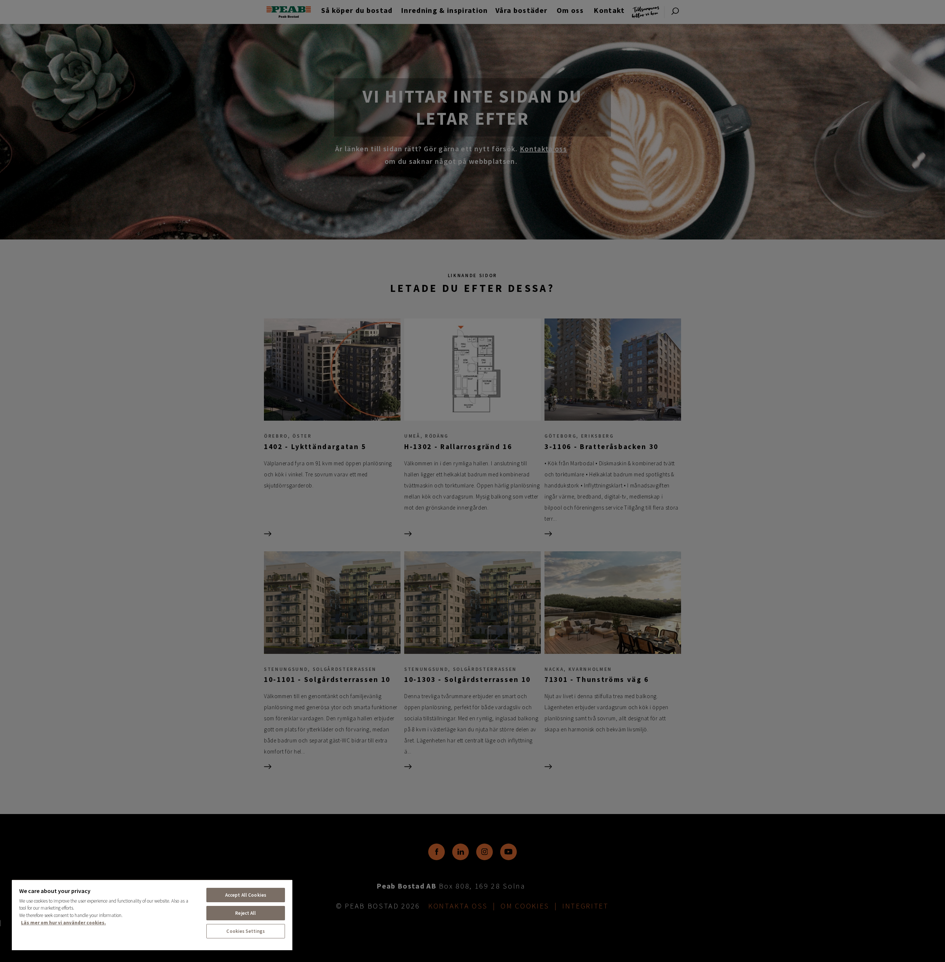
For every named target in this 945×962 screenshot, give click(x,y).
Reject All (245, 913)
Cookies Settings (245, 931)
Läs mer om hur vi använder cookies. (63, 923)
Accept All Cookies (245, 895)
